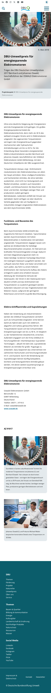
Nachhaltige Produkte (15, 624)
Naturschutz (11, 627)
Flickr (8, 657)
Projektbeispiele (7, 92)
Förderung (10, 582)
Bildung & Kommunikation (17, 612)
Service (9, 597)
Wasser (9, 633)
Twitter (9, 654)
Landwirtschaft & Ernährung (17, 621)
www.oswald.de (11, 408)
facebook (9, 648)
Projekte (9, 585)
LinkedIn (9, 645)
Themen (9, 579)
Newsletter (40, 677)
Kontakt (29, 677)
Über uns (10, 594)
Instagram (10, 651)
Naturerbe (10, 588)
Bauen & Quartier (13, 609)
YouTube (9, 660)
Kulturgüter (11, 618)
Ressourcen (11, 630)
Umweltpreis (11, 591)
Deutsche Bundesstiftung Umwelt (23, 685)
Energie (9, 615)
